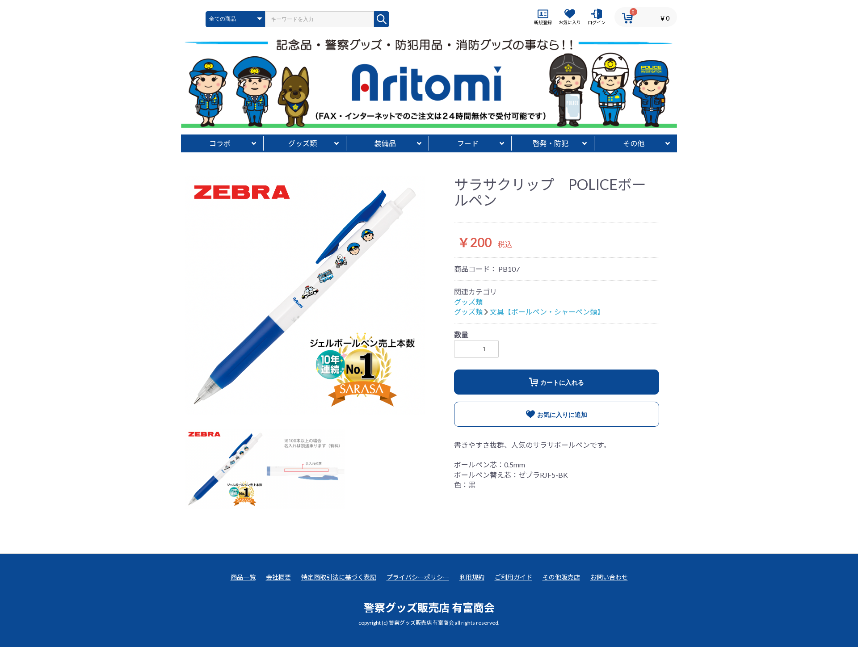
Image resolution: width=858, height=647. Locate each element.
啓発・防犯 (550, 143)
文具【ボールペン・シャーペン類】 (547, 311)
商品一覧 (243, 577)
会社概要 (278, 577)
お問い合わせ (609, 577)
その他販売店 (561, 577)
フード (468, 143)
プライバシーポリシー (418, 577)
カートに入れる (562, 382)
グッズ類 (302, 143)
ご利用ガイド (513, 577)
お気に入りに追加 (562, 414)
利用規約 (471, 577)
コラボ (220, 143)
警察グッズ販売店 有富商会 (429, 607)
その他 (633, 143)
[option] (305, 295)
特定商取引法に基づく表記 (338, 577)
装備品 (385, 143)
